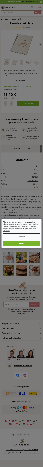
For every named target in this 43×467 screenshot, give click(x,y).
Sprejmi (21, 243)
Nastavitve (21, 236)
